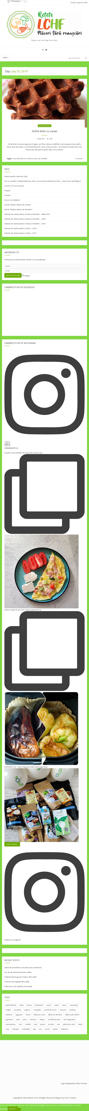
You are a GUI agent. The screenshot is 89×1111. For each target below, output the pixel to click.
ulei (34, 1029)
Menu (5, 58)
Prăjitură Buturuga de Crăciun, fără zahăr (20, 977)
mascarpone (11, 1024)
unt (40, 1029)
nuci (20, 1024)
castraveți (74, 1005)
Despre (7, 190)
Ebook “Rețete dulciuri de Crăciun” (17, 205)
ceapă (8, 1010)
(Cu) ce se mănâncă (12, 200)
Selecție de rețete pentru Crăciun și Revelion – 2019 (25, 223)
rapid (80, 1024)
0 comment (78, 159)
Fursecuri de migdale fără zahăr (16, 981)
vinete (55, 1029)
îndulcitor (30, 159)
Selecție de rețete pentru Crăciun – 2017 (20, 233)
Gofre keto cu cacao (44, 131)
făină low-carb (22, 159)
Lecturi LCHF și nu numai (14, 186)
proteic (51, 1024)
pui (58, 1024)
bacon (29, 1005)
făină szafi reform (72, 1014)
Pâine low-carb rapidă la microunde (18, 986)
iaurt (18, 1019)
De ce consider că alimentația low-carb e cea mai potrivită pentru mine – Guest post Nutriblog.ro (42, 181)
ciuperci (27, 1010)
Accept (12, 1109)
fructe (28, 1014)
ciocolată (17, 1010)
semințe (15, 1029)
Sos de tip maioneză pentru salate (18, 972)
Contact (7, 195)
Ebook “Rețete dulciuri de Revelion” (18, 209)
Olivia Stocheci (81, 1083)
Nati (51, 139)
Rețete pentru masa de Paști (15, 176)
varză (47, 1029)
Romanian (15, 1)
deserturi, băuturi (44, 126)
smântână (44, 159)
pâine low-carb (69, 1024)
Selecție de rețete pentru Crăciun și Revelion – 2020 (25, 219)
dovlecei (9, 1014)
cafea (56, 1005)
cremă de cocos (50, 1010)
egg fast (19, 1014)
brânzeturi (39, 1005)
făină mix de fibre (55, 1014)
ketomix (33, 1019)
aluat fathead (11, 1005)
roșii (7, 1029)
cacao (15, 159)
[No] (19, 1109)
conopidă (37, 1010)
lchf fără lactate (54, 1019)
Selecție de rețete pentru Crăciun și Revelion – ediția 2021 (27, 214)
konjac (42, 1019)
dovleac (73, 1010)
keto (35, 159)
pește (42, 1024)
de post (63, 1010)
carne (64, 1005)
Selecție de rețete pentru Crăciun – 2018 (20, 228)
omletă (28, 1024)
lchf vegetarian (69, 1019)
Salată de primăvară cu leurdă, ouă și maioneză (22, 967)
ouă (39, 159)
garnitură (9, 1019)
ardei (21, 1005)
